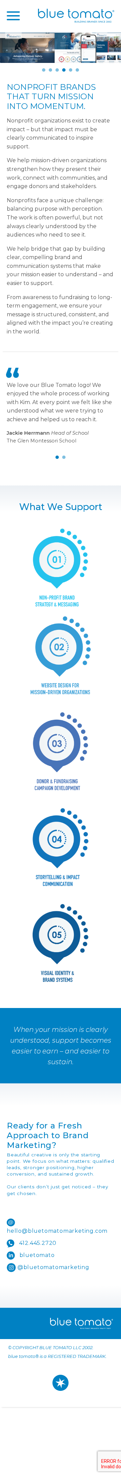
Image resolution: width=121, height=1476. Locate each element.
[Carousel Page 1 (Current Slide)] (57, 457)
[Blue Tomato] (76, 16)
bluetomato (36, 1255)
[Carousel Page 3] (57, 70)
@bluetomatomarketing (52, 1267)
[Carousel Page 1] (43, 70)
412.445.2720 (36, 1243)
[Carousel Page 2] (50, 70)
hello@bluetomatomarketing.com (57, 1231)
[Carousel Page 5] (70, 70)
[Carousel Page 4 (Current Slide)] (64, 70)
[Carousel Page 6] (77, 70)
